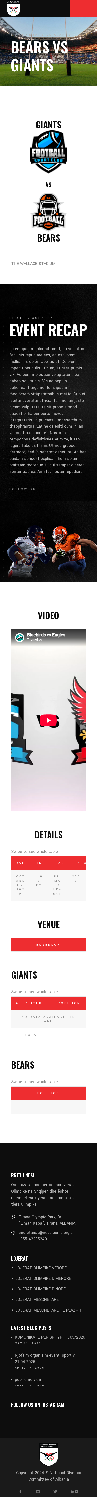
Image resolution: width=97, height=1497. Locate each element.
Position (69, 1003)
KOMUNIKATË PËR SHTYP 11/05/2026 (50, 1337)
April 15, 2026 (29, 1385)
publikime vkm (28, 1379)
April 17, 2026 (29, 1368)
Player (33, 1003)
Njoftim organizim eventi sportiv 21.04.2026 (45, 1358)
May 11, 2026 (28, 1343)
